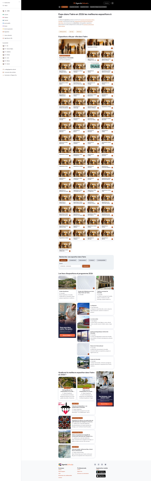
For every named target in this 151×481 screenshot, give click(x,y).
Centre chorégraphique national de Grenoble (99, 332)
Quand (60, 263)
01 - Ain (6, 45)
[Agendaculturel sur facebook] (99, 464)
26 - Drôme (7, 54)
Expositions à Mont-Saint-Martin (92, 214)
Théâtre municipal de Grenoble (102, 292)
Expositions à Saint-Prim (106, 143)
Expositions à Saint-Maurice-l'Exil (63, 226)
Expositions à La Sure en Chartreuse (78, 83)
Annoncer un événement (83, 473)
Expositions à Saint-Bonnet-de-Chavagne (92, 96)
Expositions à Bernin (105, 238)
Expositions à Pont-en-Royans (77, 179)
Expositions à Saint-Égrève (63, 83)
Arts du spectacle (8, 29)
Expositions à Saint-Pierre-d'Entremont (78, 202)
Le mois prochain (101, 260)
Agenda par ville (7, 38)
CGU (59, 473)
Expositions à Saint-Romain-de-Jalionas (63, 107)
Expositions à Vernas (105, 226)
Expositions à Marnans (62, 131)
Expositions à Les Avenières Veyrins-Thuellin (106, 215)
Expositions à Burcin (76, 131)
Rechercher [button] (6, 2)
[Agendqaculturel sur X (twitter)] (95, 464)
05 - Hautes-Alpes (9, 48)
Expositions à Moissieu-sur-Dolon (63, 191)
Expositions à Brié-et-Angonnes (92, 191)
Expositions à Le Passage (91, 83)
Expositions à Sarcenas (105, 155)
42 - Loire (7, 57)
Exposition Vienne (84, 6)
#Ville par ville (63, 31)
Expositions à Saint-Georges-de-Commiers (78, 155)
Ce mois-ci (91, 260)
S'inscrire (107, 3)
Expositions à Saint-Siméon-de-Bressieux (63, 251)
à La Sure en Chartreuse (82, 422)
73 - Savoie (7, 63)
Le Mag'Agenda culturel (9, 69)
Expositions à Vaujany (76, 238)
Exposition (6, 31)
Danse (5, 26)
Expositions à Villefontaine (62, 95)
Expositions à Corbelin (76, 143)
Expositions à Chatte (76, 95)
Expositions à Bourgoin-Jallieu (63, 71)
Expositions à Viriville (62, 119)
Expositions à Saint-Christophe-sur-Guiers (78, 191)
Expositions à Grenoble (66, 58)
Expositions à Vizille (78, 166)
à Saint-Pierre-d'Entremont (82, 450)
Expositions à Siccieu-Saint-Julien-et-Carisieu (63, 203)
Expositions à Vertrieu (91, 167)
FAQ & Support (61, 471)
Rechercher (86, 266)
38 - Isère (7, 10)
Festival (6, 20)
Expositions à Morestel (91, 131)
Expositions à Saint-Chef (106, 191)
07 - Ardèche (8, 51)
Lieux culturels (7, 35)
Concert (6, 14)
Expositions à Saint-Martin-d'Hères (106, 59)
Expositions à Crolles (91, 155)
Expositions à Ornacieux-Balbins (106, 167)
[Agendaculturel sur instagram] (102, 464)
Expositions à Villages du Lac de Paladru (92, 60)
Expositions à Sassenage (76, 107)
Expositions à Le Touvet (105, 83)
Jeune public (7, 23)
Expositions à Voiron (91, 71)
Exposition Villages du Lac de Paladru (98, 6)
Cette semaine (82, 260)
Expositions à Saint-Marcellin (106, 119)
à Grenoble (67, 392)
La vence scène (94, 319)
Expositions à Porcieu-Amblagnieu (62, 179)
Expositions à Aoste (63, 237)
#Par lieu (79, 31)
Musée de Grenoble (95, 359)
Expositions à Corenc (91, 143)
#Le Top (71, 31)
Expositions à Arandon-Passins (91, 202)
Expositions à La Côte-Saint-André (106, 202)
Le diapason (93, 305)
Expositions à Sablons (76, 226)
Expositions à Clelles (105, 131)
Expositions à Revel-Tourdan (78, 71)
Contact (60, 477)
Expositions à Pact (63, 166)
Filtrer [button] (5, 5)
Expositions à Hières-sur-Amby (91, 119)
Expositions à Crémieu (76, 119)
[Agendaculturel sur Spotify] (105, 464)
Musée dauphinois (63, 291)
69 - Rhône (7, 60)
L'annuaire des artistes (9, 72)
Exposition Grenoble (74, 6)
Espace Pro (79, 471)
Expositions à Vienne (92, 47)
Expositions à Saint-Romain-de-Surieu (63, 214)
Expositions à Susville (91, 179)
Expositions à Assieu (64, 154)
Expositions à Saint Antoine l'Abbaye (92, 107)
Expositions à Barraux (91, 238)
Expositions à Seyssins (105, 95)
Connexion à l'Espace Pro (10, 75)
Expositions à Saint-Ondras (92, 226)
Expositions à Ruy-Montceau (63, 143)
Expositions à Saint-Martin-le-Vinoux (106, 71)
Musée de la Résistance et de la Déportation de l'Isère (86, 292)
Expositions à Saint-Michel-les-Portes (106, 179)
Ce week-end (73, 260)
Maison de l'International (96, 346)
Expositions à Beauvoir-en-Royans (78, 214)
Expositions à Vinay (106, 106)
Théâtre (6, 17)
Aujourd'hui (63, 260)
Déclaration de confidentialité (65, 475)
